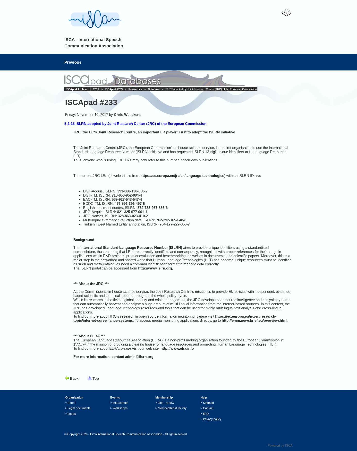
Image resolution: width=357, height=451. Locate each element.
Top (96, 378)
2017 (96, 89)
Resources (135, 89)
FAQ (206, 414)
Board (72, 403)
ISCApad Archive (76, 89)
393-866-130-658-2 (132, 191)
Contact (208, 408)
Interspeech (120, 403)
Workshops (120, 408)
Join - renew (166, 403)
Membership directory (172, 408)
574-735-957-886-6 (152, 208)
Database (154, 89)
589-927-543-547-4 (127, 199)
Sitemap (208, 403)
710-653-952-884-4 (127, 195)
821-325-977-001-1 (132, 212)
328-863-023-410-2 (133, 216)
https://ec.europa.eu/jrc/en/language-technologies (182, 175)
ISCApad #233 (114, 89)
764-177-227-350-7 (175, 224)
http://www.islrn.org (155, 268)
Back (74, 378)
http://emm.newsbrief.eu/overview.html (254, 320)
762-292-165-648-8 (171, 220)
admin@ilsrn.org (139, 357)
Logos (72, 414)
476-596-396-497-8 (130, 203)
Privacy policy (212, 419)
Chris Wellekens (127, 115)
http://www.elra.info (177, 348)
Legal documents (79, 408)
